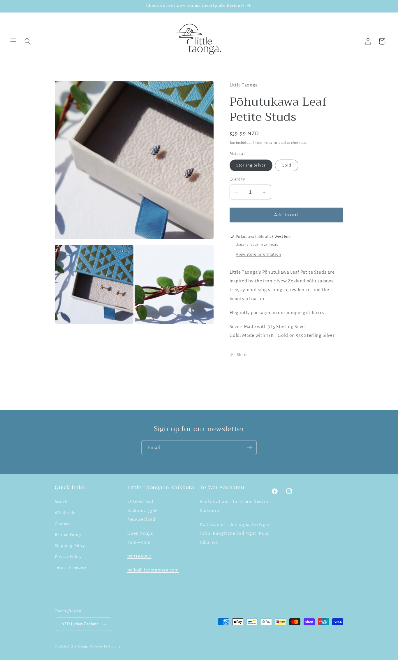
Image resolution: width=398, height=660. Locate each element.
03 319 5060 (139, 556)
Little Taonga (79, 646)
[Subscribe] (249, 447)
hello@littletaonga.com (153, 570)
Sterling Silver (251, 165)
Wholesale (65, 513)
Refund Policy (68, 534)
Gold (286, 165)
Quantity (237, 180)
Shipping (260, 143)
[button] (13, 41)
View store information (258, 254)
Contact (62, 524)
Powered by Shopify (105, 646)
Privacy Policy (68, 556)
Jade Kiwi (253, 501)
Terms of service (71, 567)
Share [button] (242, 355)
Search (61, 502)
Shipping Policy (70, 546)
